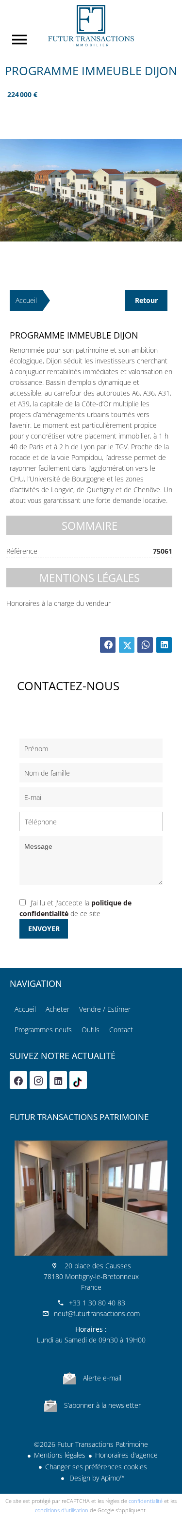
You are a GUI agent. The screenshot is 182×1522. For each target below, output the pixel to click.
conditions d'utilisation (61, 1510)
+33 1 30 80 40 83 (97, 1302)
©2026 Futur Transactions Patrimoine (91, 1444)
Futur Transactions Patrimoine (79, 1116)
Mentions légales (59, 1455)
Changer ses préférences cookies (96, 1466)
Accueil (91, 25)
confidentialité (146, 1500)
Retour (146, 300)
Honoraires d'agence (126, 1455)
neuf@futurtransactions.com (97, 1313)
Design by (96, 1477)
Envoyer (44, 928)
